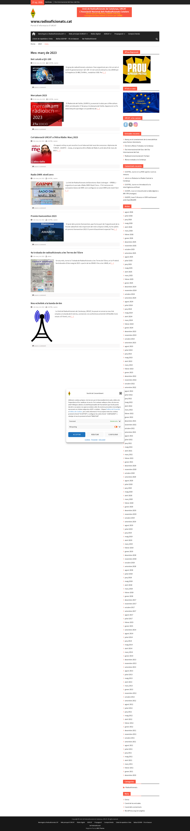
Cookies (87, 440)
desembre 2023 (130, 331)
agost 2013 (129, 671)
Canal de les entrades (133, 803)
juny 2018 (128, 577)
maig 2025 (128, 268)
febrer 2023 (129, 369)
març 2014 (129, 652)
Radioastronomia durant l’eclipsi (137, 156)
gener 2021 (129, 462)
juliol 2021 (128, 439)
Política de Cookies (75, 411)
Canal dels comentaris (133, 807)
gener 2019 (129, 551)
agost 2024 (129, 301)
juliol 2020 (128, 484)
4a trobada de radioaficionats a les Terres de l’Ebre (57, 252)
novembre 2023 (130, 335)
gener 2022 (129, 417)
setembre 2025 (130, 253)
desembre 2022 (130, 376)
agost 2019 (129, 525)
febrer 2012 (129, 723)
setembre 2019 (130, 521)
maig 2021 (128, 447)
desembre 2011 (130, 730)
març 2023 (129, 365)
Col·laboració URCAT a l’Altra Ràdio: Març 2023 (54, 137)
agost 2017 (129, 615)
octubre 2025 (130, 249)
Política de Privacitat (113, 409)
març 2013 (129, 686)
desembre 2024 (130, 287)
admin (49, 256)
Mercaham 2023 (39, 95)
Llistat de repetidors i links (42, 39)
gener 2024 (129, 328)
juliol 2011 (128, 749)
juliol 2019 (128, 529)
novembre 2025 (130, 245)
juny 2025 (128, 264)
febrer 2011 (129, 768)
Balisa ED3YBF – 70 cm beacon (67, 39)
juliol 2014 (128, 637)
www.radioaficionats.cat (51, 21)
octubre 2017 (130, 607)
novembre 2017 (130, 604)
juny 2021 (128, 443)
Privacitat (94, 440)
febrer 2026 (129, 234)
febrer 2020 (129, 503)
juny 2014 (128, 641)
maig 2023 (128, 357)
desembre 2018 (130, 555)
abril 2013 (128, 682)
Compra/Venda (134, 34)
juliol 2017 (128, 618)
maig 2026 (128, 223)
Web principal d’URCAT (77, 34)
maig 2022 (128, 402)
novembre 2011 (130, 734)
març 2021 (129, 454)
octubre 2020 (130, 473)
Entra (127, 799)
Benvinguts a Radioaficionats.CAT (51, 34)
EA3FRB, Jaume (53, 63)
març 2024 (129, 320)
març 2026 (129, 231)
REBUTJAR (95, 434)
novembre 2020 (130, 469)
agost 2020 (129, 480)
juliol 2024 (128, 305)
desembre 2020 (130, 466)
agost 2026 (129, 212)
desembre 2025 (130, 242)
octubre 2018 (130, 562)
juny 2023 (128, 354)
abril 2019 (128, 540)
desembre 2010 (130, 775)
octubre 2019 (130, 518)
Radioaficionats (131, 787)
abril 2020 (128, 495)
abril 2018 (128, 585)
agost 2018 (129, 570)
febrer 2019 (129, 548)
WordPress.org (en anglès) (135, 811)
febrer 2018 (129, 592)
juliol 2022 (128, 395)
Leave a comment (40, 87)
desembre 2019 (130, 510)
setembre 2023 (130, 342)
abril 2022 (128, 406)
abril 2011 (128, 760)
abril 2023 (128, 361)
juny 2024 (128, 309)
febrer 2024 (129, 324)
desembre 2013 (130, 659)
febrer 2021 (129, 458)
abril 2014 (128, 648)
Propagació (118, 34)
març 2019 (129, 544)
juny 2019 (128, 533)
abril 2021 (128, 451)
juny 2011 (128, 753)
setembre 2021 (130, 432)
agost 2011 (129, 745)
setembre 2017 (130, 611)
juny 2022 (128, 398)
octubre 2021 (130, 428)
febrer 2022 (129, 413)
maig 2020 (128, 492)
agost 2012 (129, 704)
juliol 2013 (128, 674)
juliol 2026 (128, 216)
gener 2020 (129, 507)
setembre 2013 (130, 667)
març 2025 (129, 275)
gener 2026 (129, 238)
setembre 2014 (130, 630)
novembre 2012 (130, 693)
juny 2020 (128, 488)
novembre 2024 (130, 290)
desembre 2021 (130, 421)
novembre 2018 (130, 559)
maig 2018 (128, 581)
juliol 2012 (128, 708)
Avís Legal (102, 440)
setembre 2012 (130, 700)
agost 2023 (129, 346)
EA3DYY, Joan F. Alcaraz (133, 197)
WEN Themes (100, 828)
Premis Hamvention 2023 (44, 216)
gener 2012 (129, 727)
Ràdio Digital (96, 34)
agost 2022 (129, 391)
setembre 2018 (130, 566)
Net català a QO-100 (41, 59)
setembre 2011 (130, 742)
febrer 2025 (129, 279)
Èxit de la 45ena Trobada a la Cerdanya (139, 146)
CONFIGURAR (113, 434)
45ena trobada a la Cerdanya (135, 159)
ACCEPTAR (77, 434)
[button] (121, 393)
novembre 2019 (130, 514)
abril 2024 (128, 316)
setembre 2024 (130, 298)
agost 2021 (129, 436)
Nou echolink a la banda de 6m (46, 303)
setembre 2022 (130, 387)
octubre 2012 (130, 697)
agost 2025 (129, 257)
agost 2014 (129, 633)
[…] (104, 72)
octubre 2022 (130, 383)
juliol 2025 (128, 260)
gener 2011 (129, 771)
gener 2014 (129, 656)
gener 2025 (129, 283)
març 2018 (129, 589)
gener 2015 (129, 626)
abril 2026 (128, 227)
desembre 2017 (130, 600)
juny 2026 (128, 219)
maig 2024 (128, 313)
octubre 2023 (130, 339)
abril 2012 (128, 719)
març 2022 (129, 410)
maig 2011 (128, 756)
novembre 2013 (130, 663)
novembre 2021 (130, 425)
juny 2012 (128, 712)
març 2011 (129, 764)
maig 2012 (128, 715)
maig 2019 (128, 536)
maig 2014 (128, 645)
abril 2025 (128, 272)
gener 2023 (129, 372)
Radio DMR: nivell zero (42, 174)
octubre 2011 (130, 738)
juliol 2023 (128, 350)
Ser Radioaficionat (89, 39)
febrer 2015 (129, 622)
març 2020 (129, 499)
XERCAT (107, 34)
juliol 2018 (128, 574)
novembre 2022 (130, 380)
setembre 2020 (130, 477)
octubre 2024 (130, 294)
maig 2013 (128, 678)
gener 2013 (129, 689)
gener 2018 (129, 596)
